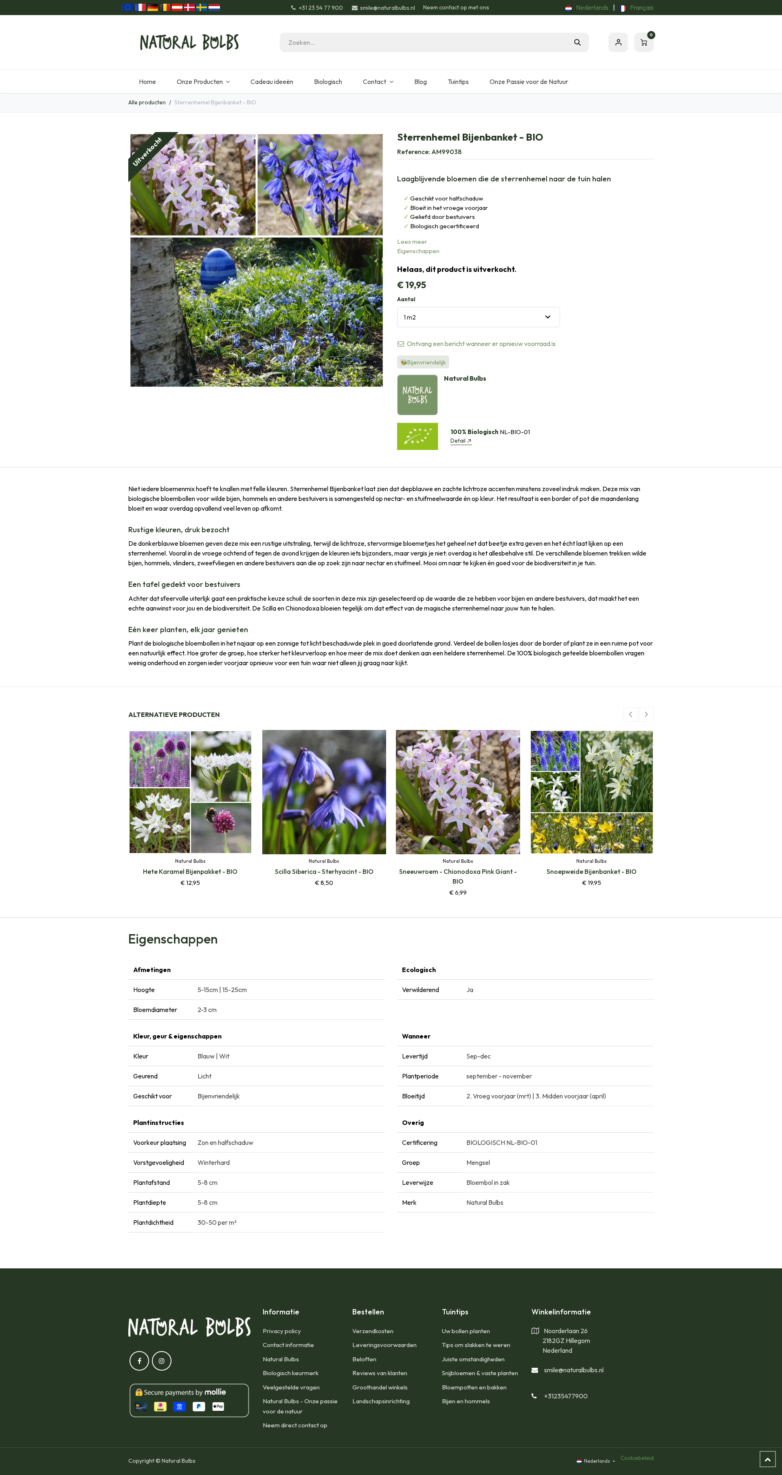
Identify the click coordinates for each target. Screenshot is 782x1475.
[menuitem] (586, 7)
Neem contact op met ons (456, 7)
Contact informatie (288, 1345)
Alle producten (147, 102)
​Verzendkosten (372, 1331)
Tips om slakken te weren (476, 1345)
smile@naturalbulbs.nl (574, 1370)
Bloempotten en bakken (474, 1387)
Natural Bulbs (281, 1359)
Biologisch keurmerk (291, 1373)
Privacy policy (282, 1331)
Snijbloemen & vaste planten (480, 1373)
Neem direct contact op (295, 1425)
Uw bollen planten (466, 1331)
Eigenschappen (418, 251)
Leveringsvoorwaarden (384, 1345)
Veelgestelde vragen (291, 1387)
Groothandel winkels (380, 1387)
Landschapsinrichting (381, 1401)
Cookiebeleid (637, 1458)
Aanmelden (618, 42)
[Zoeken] (577, 42)
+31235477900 (566, 1396)
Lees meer (412, 241)
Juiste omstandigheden (473, 1359)
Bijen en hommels (466, 1401)
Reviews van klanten (379, 1373)
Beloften (364, 1359)
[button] (630, 714)
